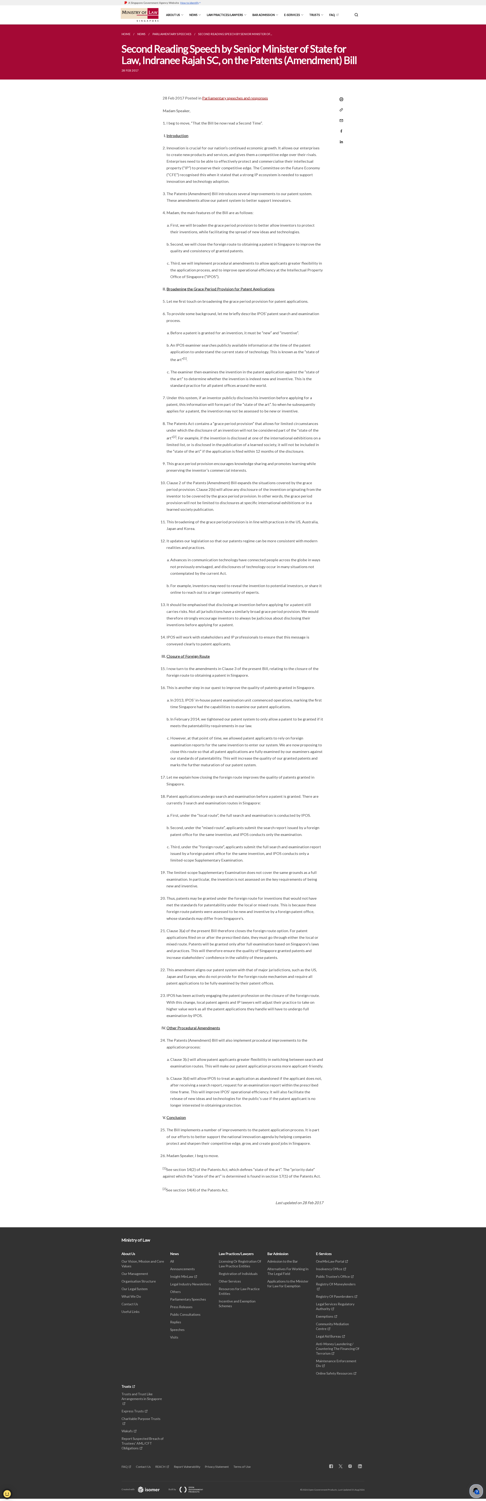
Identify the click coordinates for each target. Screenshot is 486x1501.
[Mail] (340, 118)
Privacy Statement (217, 1466)
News (193, 15)
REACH (160, 1466)
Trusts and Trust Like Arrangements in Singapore (142, 1396)
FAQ (332, 15)
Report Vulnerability (187, 1466)
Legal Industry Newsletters (190, 1284)
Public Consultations (185, 1314)
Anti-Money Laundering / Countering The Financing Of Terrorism (337, 1348)
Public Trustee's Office (333, 1276)
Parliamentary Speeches (188, 1299)
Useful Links (131, 1311)
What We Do (131, 1296)
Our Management (135, 1274)
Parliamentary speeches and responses (235, 98)
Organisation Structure (139, 1281)
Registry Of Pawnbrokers (334, 1296)
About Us (173, 15)
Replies (175, 1322)
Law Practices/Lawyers (225, 15)
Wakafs (127, 1431)
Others (175, 1292)
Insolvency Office (329, 1269)
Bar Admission (263, 15)
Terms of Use (242, 1466)
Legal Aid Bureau (328, 1336)
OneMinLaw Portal (330, 1261)
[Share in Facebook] (340, 129)
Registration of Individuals (238, 1274)
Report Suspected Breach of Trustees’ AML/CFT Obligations (143, 1443)
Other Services (230, 1281)
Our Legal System (135, 1289)
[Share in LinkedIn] (340, 139)
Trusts (314, 15)
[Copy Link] (340, 109)
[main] (243, 625)
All (172, 1261)
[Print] (340, 99)
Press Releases (181, 1307)
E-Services (292, 15)
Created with (128, 1489)
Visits (174, 1337)
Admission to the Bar (282, 1261)
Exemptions (324, 1316)
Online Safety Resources (334, 1373)
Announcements (182, 1269)
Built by (172, 1489)
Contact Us (130, 1304)
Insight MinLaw (181, 1276)
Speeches (177, 1330)
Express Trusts (133, 1411)
